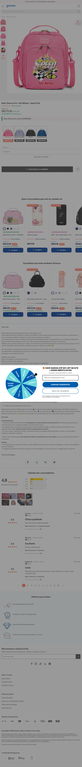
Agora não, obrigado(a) (60, 391)
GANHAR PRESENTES (60, 385)
